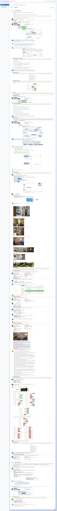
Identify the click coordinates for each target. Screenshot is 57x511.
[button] (12, 7)
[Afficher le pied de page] (55, 509)
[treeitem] (4, 4)
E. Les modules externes (4, 7)
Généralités (16, 7)
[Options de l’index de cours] (6, 3)
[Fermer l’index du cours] (8, 3)
